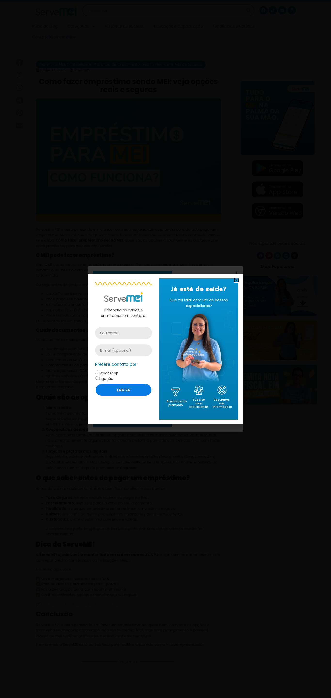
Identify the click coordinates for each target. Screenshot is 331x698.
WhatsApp (108, 373)
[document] (165, 349)
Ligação (106, 378)
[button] (236, 280)
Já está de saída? (198, 289)
